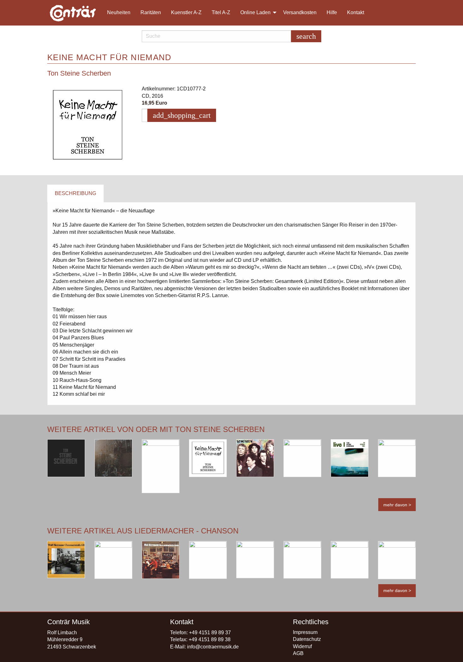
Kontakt (355, 12)
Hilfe (332, 12)
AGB (298, 653)
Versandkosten (300, 12)
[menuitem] (76, 13)
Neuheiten (118, 12)
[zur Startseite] (73, 12)
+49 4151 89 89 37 (210, 632)
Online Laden (255, 12)
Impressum (305, 632)
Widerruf (302, 646)
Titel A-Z (221, 12)
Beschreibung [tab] (75, 193)
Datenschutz (307, 639)
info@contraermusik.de (213, 646)
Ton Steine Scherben (79, 73)
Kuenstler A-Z (186, 12)
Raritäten (150, 12)
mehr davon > (397, 504)
